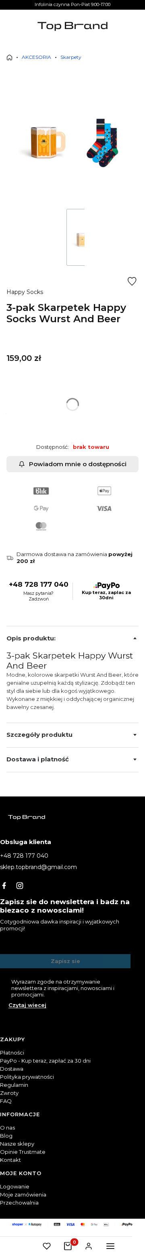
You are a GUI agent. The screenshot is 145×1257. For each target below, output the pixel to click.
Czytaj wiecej (27, 1005)
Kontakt (10, 1160)
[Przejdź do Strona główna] (9, 57)
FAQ (6, 1101)
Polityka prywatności (27, 1077)
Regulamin (14, 1085)
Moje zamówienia (23, 1194)
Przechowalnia (19, 1202)
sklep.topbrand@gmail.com (38, 867)
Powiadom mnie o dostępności (77, 464)
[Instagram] (20, 886)
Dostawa (11, 1068)
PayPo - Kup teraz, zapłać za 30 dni (45, 1060)
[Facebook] (4, 886)
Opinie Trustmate (23, 1152)
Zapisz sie (65, 961)
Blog (6, 1135)
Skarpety (70, 57)
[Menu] (110, 1246)
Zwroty (9, 1093)
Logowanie (14, 1186)
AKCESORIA (36, 57)
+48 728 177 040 (38, 584)
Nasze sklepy (17, 1143)
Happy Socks (24, 292)
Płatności (12, 1052)
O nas (7, 1127)
